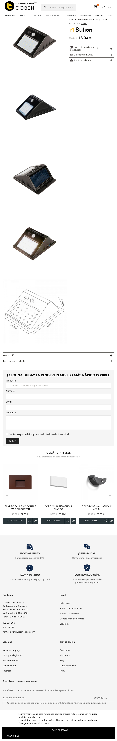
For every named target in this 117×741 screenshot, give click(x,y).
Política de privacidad (71, 608)
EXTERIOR (37, 15)
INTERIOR (24, 15)
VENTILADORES (9, 15)
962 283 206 (9, 622)
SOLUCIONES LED (53, 15)
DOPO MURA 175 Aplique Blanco (58, 508)
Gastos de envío (11, 660)
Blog (62, 660)
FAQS (62, 670)
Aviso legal (65, 603)
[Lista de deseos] (29, 521)
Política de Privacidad (57, 434)
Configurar (12, 736)
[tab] (91, 48)
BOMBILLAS (71, 15)
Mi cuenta (65, 655)
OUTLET (111, 15)
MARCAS (99, 15)
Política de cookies (69, 613)
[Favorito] (103, 7)
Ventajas (64, 623)
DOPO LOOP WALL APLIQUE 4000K (97, 508)
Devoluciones (9, 665)
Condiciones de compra (72, 618)
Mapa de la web (68, 665)
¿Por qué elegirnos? (12, 655)
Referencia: (75, 23)
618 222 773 (8, 627)
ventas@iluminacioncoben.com (19, 631)
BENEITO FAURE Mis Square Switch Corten (20, 508)
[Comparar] (35, 521)
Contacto (65, 650)
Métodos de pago (11, 650)
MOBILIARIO (85, 15)
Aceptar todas (60, 729)
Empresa (7, 670)
